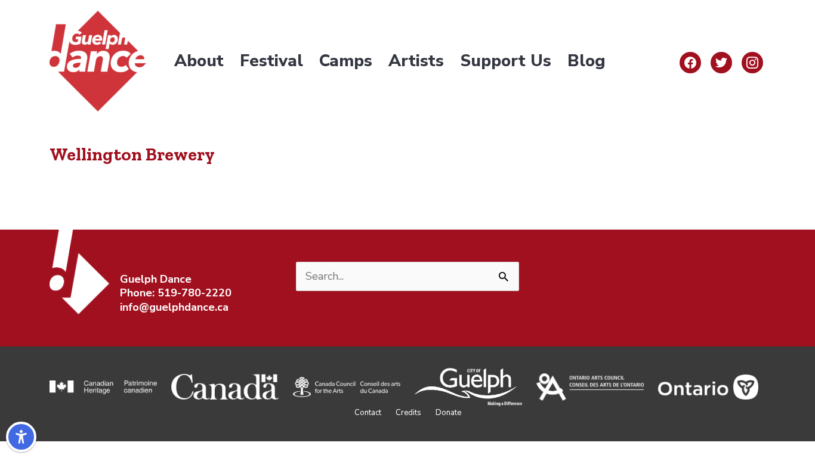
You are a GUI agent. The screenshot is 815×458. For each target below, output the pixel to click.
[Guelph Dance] (98, 60)
